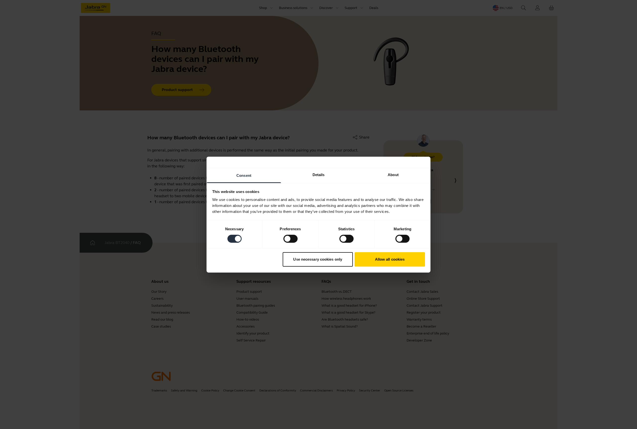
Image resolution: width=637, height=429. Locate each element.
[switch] (290, 239)
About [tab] (393, 174)
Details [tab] (319, 174)
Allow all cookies (390, 259)
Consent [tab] (243, 175)
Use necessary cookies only (317, 259)
